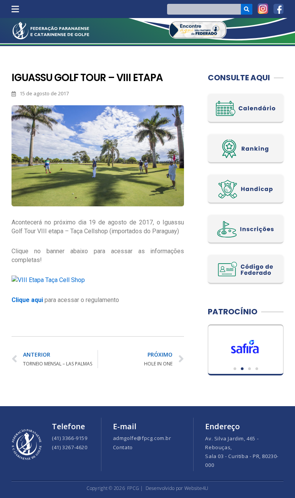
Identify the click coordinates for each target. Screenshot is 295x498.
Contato (123, 447)
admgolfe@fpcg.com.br (142, 438)
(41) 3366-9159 (69, 438)
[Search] (247, 9)
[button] (15, 9)
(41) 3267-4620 (69, 447)
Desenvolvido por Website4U (177, 488)
